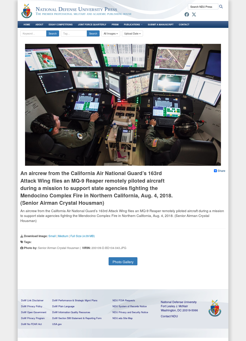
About (39, 24)
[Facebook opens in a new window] (186, 15)
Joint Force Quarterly (92, 24)
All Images (110, 33)
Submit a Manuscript (160, 24)
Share (221, 170)
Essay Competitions (61, 24)
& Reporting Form (92, 318)
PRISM (115, 24)
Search (53, 33)
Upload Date (131, 33)
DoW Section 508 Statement (67, 318)
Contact (184, 24)
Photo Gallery (123, 261)
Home (27, 24)
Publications (132, 24)
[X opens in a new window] (194, 15)
